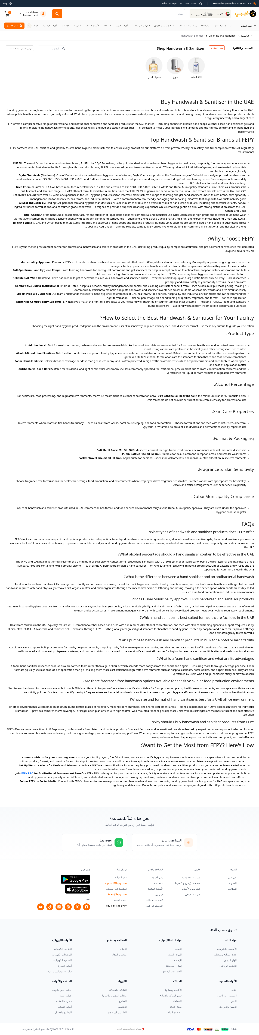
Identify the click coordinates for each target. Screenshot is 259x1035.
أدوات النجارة (65, 965)
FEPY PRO (27, 773)
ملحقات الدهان (119, 954)
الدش (234, 1001)
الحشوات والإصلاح (172, 971)
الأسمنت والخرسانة (227, 949)
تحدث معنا (158, 883)
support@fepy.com (115, 883)
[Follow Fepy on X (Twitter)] (77, 906)
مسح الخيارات (217, 47)
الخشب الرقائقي (228, 965)
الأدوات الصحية (228, 981)
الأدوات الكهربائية (62, 940)
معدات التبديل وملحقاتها (114, 995)
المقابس (122, 1006)
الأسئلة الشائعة (155, 888)
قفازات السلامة (64, 1001)
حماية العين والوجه (62, 990)
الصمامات (177, 1001)
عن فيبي (232, 877)
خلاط (234, 990)
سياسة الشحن (192, 894)
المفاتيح (123, 1001)
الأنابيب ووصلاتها (173, 990)
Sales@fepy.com (117, 894)
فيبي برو (159, 894)
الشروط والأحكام (191, 888)
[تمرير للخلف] (230, 25)
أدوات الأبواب (65, 1006)
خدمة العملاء (120, 900)
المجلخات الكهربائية (62, 954)
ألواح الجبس (230, 960)
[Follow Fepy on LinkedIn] (59, 906)
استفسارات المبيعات (116, 888)
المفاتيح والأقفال (63, 1012)
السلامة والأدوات (62, 981)
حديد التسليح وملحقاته (225, 954)
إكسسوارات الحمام (227, 995)
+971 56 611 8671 (116, 905)
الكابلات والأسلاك (118, 990)
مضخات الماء (175, 1012)
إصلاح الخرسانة (174, 965)
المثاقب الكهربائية (63, 949)
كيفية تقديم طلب (154, 900)
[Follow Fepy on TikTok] (49, 906)
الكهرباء (122, 981)
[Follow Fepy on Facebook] (86, 906)
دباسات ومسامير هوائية (60, 971)
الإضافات (177, 960)
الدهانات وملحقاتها (116, 940)
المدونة (233, 883)
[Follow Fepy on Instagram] (68, 906)
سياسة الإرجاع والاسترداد (187, 883)
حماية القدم (66, 995)
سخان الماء (176, 1006)
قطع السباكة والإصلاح (171, 995)
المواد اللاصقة (175, 954)
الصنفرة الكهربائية (62, 960)
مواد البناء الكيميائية (170, 940)
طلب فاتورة (12, 25)
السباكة (177, 981)
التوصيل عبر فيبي (154, 905)
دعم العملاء (157, 877)
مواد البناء (231, 940)
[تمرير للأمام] (29, 25)
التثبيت (178, 949)
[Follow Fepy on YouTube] (40, 906)
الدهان (123, 949)
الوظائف (232, 888)
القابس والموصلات (117, 1012)
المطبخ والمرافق (228, 1006)
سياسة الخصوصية (191, 877)
